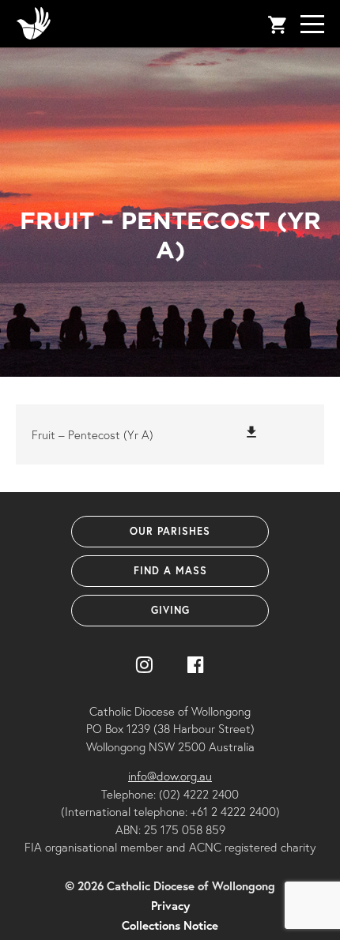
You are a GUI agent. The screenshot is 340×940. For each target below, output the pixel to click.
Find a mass (170, 570)
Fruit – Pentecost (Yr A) (92, 434)
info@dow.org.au (170, 776)
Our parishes (170, 531)
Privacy (170, 905)
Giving (170, 610)
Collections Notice (170, 925)
